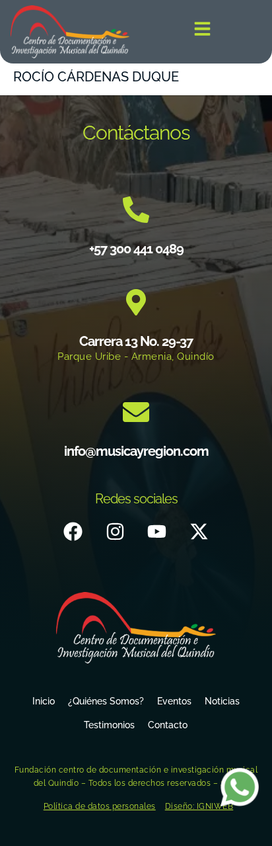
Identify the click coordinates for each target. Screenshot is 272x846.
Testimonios (109, 725)
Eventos (174, 701)
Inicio (43, 701)
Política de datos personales (100, 806)
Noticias (222, 701)
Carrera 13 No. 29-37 (136, 341)
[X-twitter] (199, 532)
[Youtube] (157, 532)
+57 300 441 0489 (136, 249)
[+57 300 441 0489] (136, 209)
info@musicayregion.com (136, 451)
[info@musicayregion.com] (136, 412)
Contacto (167, 725)
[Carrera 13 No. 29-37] (136, 302)
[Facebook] (73, 532)
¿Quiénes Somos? (106, 701)
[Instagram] (115, 532)
